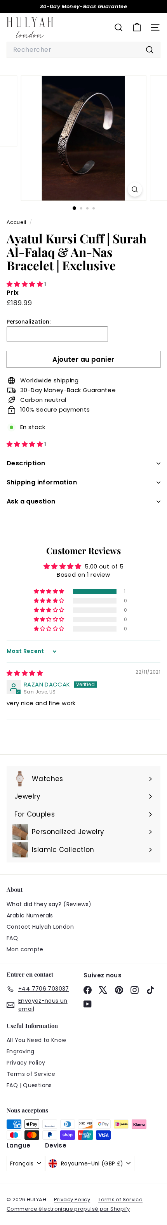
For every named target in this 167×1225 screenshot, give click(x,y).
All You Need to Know (36, 1040)
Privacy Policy (26, 1063)
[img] (25, 673)
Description (26, 463)
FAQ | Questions (29, 1085)
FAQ (12, 938)
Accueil (17, 222)
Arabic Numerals (30, 915)
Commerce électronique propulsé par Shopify (68, 1209)
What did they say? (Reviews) (49, 904)
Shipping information (42, 482)
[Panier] (137, 27)
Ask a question (31, 501)
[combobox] (83, 50)
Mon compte (25, 949)
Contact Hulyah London (40, 927)
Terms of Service (31, 1074)
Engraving (20, 1051)
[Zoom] (134, 189)
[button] (25, 284)
